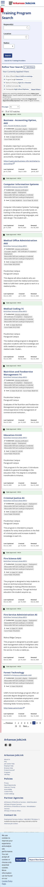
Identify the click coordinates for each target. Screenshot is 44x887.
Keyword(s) (8, 24)
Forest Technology (14, 672)
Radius (6, 43)
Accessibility (8, 789)
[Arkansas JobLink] (22, 3)
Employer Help (8, 766)
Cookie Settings (9, 794)
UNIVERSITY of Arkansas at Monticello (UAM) (18, 675)
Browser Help (8, 768)
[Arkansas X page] (10, 745)
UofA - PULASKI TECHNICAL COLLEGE (15, 126)
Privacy (6, 783)
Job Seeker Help (9, 764)
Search (8, 55)
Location (7, 34)
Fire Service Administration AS (20, 614)
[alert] (22, 115)
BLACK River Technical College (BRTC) (15, 246)
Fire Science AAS (12, 558)
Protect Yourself (9, 770)
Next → (26, 726)
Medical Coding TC (14, 308)
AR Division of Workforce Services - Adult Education (20, 802)
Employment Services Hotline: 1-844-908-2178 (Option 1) (21, 819)
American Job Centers (11, 824)
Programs (7, 772)
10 (16, 726)
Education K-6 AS (13, 435)
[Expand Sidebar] (2, 10)
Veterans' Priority (9, 787)
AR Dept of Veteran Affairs (12, 811)
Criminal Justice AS (14, 498)
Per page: (5, 107)
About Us (7, 759)
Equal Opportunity (10, 785)
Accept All (20, 859)
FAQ (5, 761)
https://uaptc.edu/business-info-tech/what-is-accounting (22, 162)
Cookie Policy (8, 791)
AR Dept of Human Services (13, 804)
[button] (3, 3)
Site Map (7, 774)
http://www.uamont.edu (13, 708)
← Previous (8, 723)
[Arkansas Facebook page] (6, 745)
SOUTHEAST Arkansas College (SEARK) (16, 187)
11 (20, 726)
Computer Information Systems (21, 184)
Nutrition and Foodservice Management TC (18, 373)
